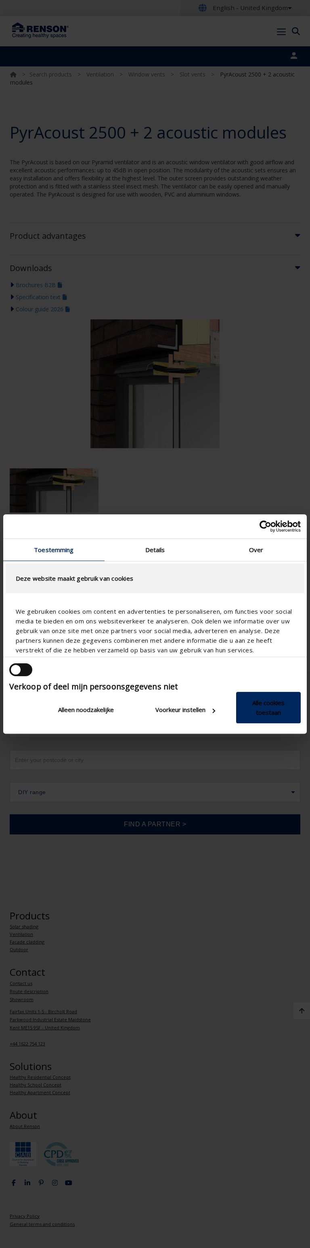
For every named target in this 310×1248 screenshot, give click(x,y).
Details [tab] (155, 550)
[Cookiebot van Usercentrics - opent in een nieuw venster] (265, 526)
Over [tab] (256, 550)
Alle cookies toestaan (268, 707)
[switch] (20, 669)
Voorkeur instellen (180, 710)
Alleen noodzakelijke (86, 710)
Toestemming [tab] (53, 550)
